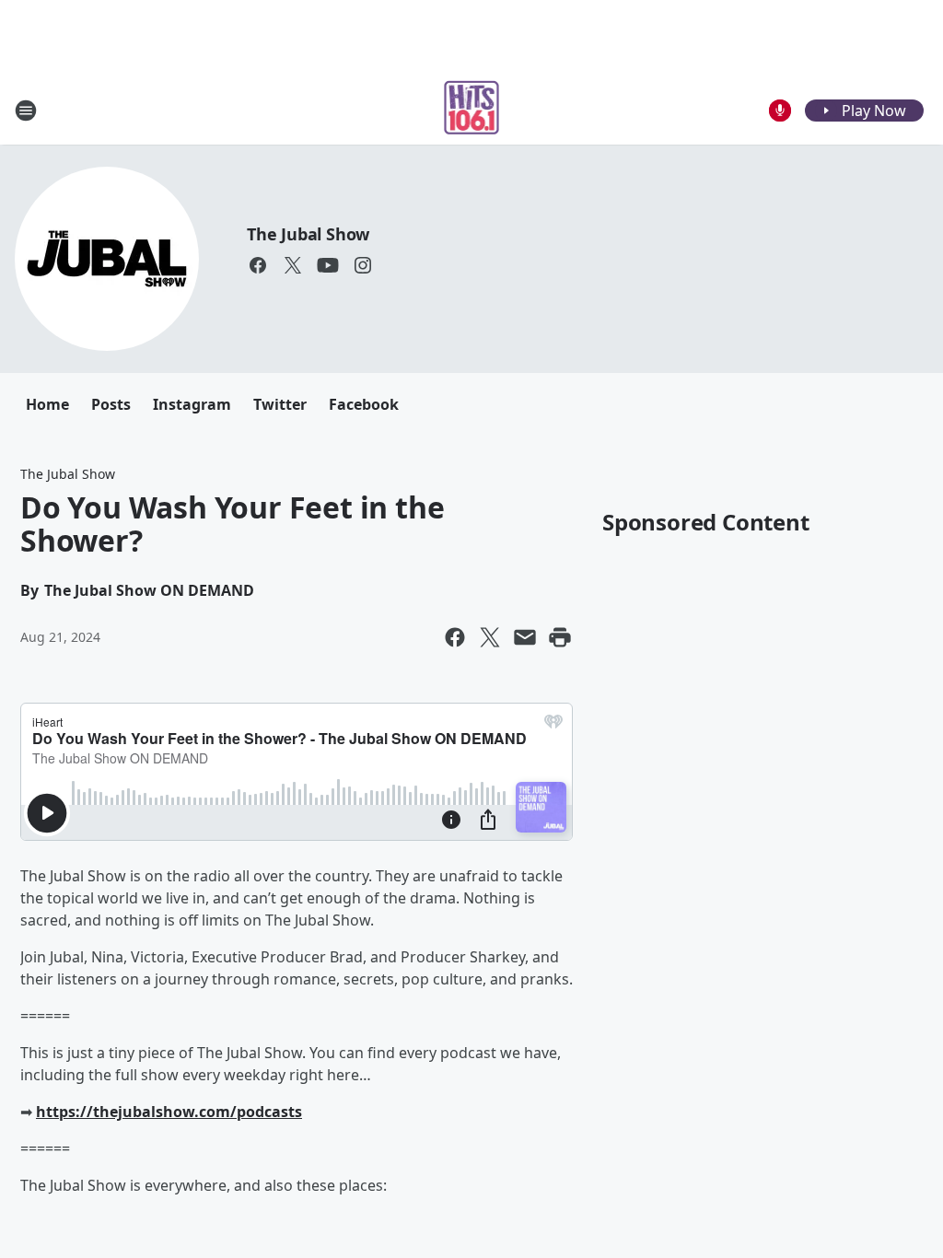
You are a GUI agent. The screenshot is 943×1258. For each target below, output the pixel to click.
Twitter (280, 404)
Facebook (364, 404)
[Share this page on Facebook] (455, 637)
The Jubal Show (308, 234)
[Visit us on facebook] (258, 265)
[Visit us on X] (293, 265)
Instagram (192, 404)
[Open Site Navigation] (26, 110)
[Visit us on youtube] (328, 265)
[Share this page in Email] (525, 637)
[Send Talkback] (780, 110)
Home (47, 404)
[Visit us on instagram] (363, 265)
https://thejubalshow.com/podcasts (169, 1111)
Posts (111, 404)
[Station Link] (472, 110)
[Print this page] (560, 637)
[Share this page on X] (490, 637)
